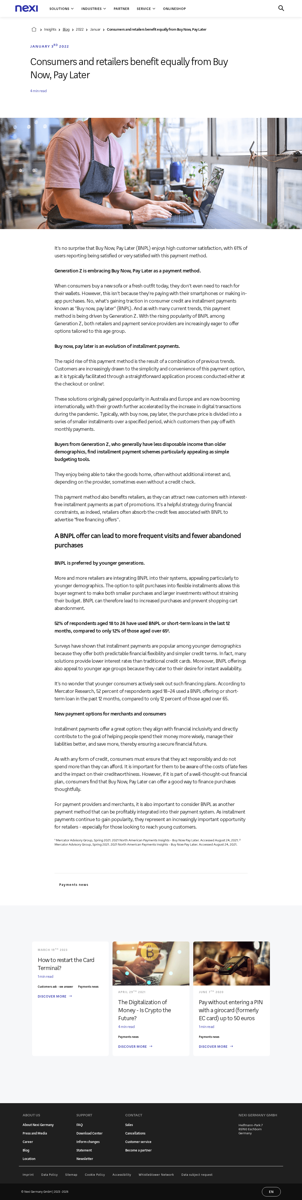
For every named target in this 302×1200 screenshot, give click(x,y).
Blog (66, 29)
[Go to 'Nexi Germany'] (34, 29)
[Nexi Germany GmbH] (26, 8)
